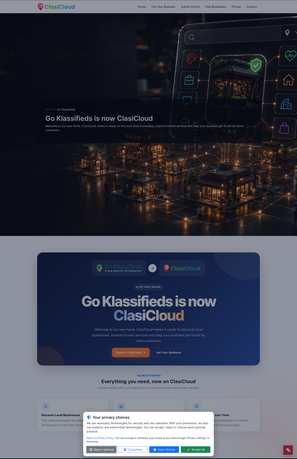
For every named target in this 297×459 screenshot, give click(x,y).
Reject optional (104, 449)
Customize (135, 449)
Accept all (198, 449)
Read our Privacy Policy (100, 438)
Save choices (166, 449)
